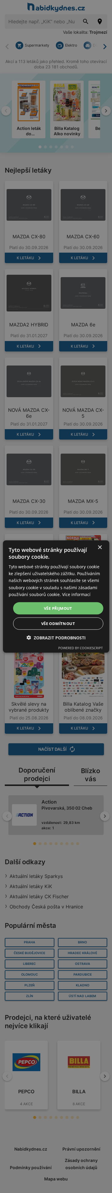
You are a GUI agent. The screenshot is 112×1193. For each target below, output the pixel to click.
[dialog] (56, 596)
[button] (56, 637)
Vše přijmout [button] (58, 608)
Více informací (76, 594)
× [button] (99, 547)
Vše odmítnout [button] (58, 623)
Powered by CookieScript (80, 648)
